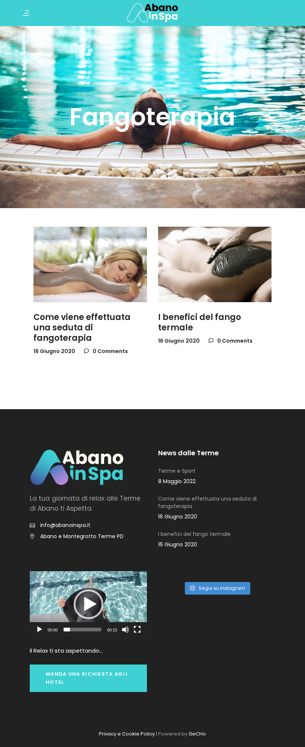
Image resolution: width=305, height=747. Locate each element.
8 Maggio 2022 (177, 481)
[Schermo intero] (137, 629)
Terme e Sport (177, 471)
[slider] (82, 629)
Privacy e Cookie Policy (127, 733)
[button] (88, 604)
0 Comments (110, 351)
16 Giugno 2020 (54, 351)
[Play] (39, 629)
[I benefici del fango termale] (215, 264)
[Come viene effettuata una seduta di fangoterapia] (90, 264)
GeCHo (197, 733)
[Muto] (125, 629)
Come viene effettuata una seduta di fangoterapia (82, 327)
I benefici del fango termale (199, 322)
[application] (88, 604)
